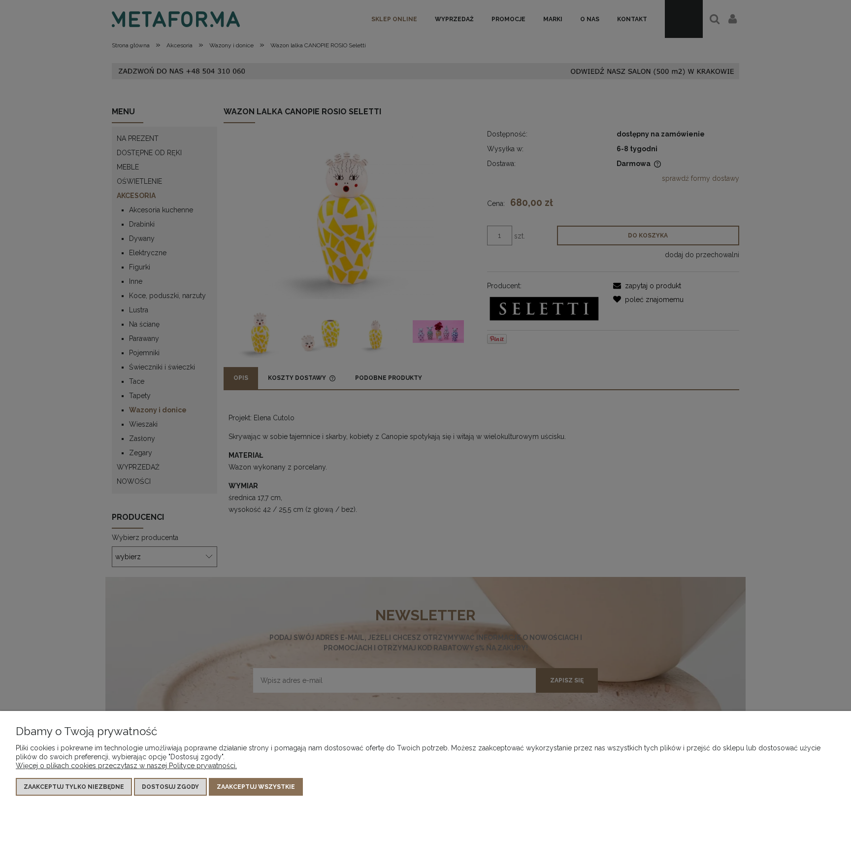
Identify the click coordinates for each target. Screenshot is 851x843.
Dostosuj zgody (170, 786)
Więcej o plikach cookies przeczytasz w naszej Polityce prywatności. (126, 766)
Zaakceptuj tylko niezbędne (74, 786)
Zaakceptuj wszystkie (256, 786)
